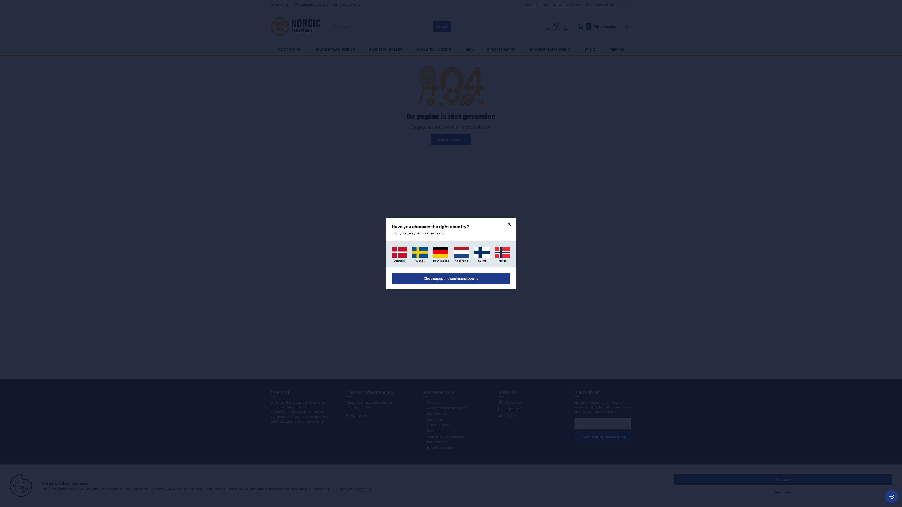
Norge (503, 260)
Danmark (399, 260)
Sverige (420, 260)
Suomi (482, 260)
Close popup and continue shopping (451, 278)
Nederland (461, 260)
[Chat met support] (891, 496)
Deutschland (440, 260)
